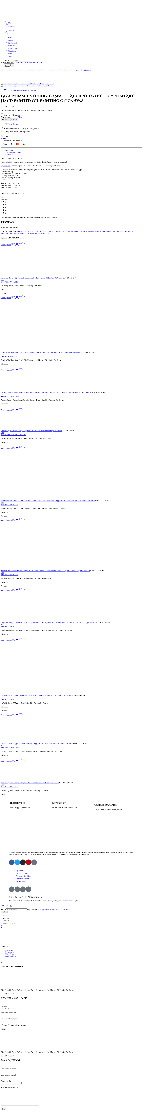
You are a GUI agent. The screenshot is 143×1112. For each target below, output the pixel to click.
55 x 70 (3, 282)
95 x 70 (9, 699)
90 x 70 (9, 505)
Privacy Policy (21, 881)
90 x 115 (15, 282)
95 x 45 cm (13, 435)
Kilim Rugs (12, 51)
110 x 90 (15, 575)
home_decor (5, 233)
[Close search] (3, 916)
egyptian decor (59, 231)
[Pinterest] (28, 862)
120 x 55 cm (21, 435)
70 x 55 (3, 575)
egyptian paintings (71, 231)
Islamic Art (35, 62)
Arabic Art (11, 46)
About (10, 54)
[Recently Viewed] (10, 907)
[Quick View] (20, 245)
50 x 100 (9, 396)
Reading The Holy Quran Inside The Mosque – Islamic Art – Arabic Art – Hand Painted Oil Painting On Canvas (41, 352)
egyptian (50, 231)
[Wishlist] (3, 90)
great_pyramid (118, 231)
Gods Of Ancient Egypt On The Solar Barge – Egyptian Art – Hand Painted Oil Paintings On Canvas (37, 743)
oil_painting (14, 233)
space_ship (46, 233)
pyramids (38, 233)
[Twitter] (17, 862)
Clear (20, 117)
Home (10, 37)
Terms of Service (67, 901)
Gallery (10, 40)
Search (7, 66)
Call (5, 1025)
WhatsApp (21, 1025)
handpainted (128, 231)
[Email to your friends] (7, 139)
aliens (33, 231)
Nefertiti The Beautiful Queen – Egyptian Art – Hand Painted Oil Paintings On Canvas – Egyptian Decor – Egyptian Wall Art (45, 571)
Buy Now (14, 119)
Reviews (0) (9, 154)
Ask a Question (13, 124)
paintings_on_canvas (27, 233)
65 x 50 (3, 505)
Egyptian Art (12, 43)
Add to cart (5, 119)
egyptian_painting (94, 231)
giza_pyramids (107, 231)
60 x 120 (16, 396)
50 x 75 (3, 748)
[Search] (6, 33)
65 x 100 (9, 748)
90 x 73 (9, 575)
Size (2, 117)
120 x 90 (14, 356)
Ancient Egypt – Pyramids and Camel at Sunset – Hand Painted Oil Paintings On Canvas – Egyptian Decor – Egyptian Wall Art (46, 392)
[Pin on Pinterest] (5, 139)
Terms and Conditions (23, 876)
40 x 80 (3, 396)
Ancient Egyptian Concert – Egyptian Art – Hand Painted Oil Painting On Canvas (30, 783)
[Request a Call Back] (7, 907)
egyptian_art (83, 231)
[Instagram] (23, 862)
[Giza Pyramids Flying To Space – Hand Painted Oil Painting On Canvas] (27, 84)
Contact (10, 56)
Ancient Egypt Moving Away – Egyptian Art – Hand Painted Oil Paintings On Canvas (31, 431)
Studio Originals (13, 48)
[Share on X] (2, 139)
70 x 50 (3, 356)
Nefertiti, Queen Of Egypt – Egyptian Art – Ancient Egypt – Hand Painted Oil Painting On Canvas (36, 695)
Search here (5, 60)
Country (4, 1007)
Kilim (41, 62)
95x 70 (8, 356)
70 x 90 (9, 282)
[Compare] (23, 245)
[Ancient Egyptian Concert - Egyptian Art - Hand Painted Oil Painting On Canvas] (71, 772)
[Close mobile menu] (2, 927)
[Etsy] (34, 862)
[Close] (2, 919)
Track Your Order (22, 873)
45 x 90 (9, 787)
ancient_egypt (41, 231)
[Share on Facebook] (3, 139)
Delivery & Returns (22, 879)
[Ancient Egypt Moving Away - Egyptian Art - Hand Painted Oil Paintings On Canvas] (71, 420)
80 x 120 (16, 748)
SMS (12, 1025)
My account (20, 871)
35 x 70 (3, 787)
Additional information (13, 152)
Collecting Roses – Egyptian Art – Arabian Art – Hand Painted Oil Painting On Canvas (32, 278)
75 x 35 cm (5, 435)
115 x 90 (15, 505)
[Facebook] (12, 862)
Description (9, 150)
